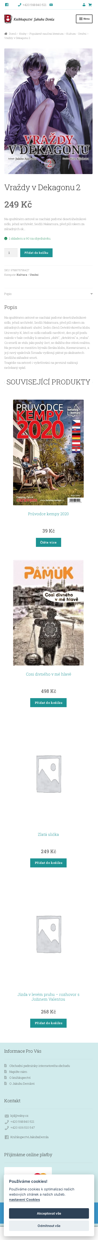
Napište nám (18, 1072)
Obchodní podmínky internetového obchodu (39, 1066)
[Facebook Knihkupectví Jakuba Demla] (7, 5)
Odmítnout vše (49, 1226)
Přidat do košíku (36, 253)
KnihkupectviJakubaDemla (29, 1137)
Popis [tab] (8, 294)
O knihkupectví (20, 1077)
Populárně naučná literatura (46, 33)
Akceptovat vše (49, 1213)
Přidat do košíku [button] (48, 702)
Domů (12, 33)
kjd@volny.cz (19, 1115)
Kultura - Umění (76, 33)
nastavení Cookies (24, 1199)
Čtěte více (48, 542)
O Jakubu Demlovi (22, 1083)
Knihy (23, 33)
